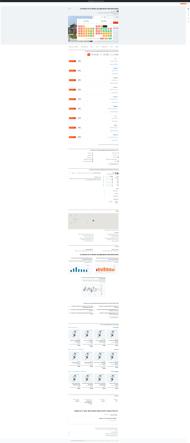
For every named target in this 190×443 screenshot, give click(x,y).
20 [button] (110, 33)
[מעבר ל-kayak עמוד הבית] (183, 3)
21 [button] (108, 33)
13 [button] (88, 31)
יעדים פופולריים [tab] (106, 414)
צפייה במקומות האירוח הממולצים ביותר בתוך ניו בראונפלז (77, 371)
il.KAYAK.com (117, 440)
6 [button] (88, 28)
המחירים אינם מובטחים (99, 429)
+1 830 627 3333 (116, 14)
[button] (1, 1)
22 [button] (106, 33)
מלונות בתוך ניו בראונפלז (112, 420)
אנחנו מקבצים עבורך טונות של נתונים (111, 433)
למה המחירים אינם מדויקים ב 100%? (111, 435)
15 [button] (106, 31)
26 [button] (96, 33)
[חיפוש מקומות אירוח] (188, 9)
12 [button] (96, 28)
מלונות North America (108, 440)
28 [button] (108, 35)
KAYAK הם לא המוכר (114, 432)
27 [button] (110, 35)
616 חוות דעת (113, 11)
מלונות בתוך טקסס (94, 440)
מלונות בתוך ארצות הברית (101, 440)
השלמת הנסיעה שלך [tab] (114, 414)
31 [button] (79, 35)
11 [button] (93, 31)
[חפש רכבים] (188, 11)
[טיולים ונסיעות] (188, 19)
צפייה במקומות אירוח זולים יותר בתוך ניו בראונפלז (76, 349)
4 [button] (93, 28)
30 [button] (103, 35)
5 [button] (96, 26)
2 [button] (81, 26)
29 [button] (106, 35)
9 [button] (81, 28)
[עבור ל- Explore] (188, 14)
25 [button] (93, 35)
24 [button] (101, 33)
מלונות (113, 440)
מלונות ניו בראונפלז (88, 440)
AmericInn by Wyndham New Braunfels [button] (88, 341)
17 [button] (101, 31)
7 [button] (108, 28)
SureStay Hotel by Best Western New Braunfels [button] (75, 341)
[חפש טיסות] (188, 7)
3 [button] (101, 26)
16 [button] (103, 31)
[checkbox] (114, 202)
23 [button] (103, 33)
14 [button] (108, 31)
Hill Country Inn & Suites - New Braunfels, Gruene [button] (101, 341)
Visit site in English (91, 1)
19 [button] (96, 31)
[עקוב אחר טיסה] (188, 16)
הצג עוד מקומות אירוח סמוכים (73, 327)
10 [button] (101, 28)
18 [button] (93, 33)
